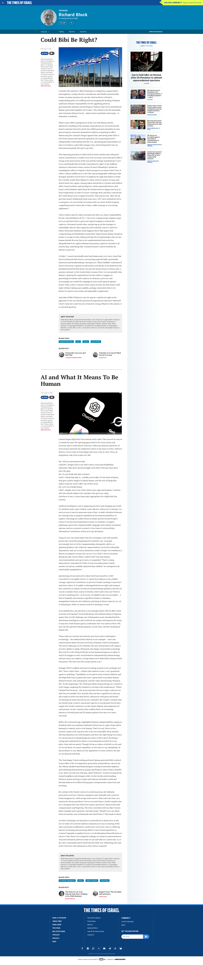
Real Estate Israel (58, 931)
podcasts (55, 938)
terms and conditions (94, 918)
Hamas (86, 342)
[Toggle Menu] (2, 2)
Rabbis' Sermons (92, 881)
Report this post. (46, 86)
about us (90, 924)
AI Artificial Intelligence (67, 881)
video (54, 941)
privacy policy (91, 921)
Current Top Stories (146, 46)
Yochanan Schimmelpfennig (73, 357)
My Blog (61, 32)
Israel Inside (56, 924)
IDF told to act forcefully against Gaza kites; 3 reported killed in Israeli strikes (153, 139)
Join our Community (173, 2)
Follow (62, 23)
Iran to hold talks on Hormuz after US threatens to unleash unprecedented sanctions (146, 78)
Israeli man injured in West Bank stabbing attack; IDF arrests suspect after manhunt (154, 155)
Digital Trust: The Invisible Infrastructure (110, 893)
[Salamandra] (120, 959)
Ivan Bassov (102, 357)
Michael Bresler (70, 898)
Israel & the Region (59, 918)
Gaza (78, 342)
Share (45, 53)
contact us (90, 935)
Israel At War (96, 342)
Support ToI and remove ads (192, 2)
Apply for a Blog (155, 32)
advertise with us (92, 928)
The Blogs (63, 10)
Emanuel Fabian (151, 144)
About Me (72, 32)
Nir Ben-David (103, 896)
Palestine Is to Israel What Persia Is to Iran (110, 354)
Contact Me (83, 32)
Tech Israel (56, 928)
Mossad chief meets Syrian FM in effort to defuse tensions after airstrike (154, 123)
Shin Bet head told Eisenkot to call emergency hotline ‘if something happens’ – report (154, 94)
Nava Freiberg (151, 128)
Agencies (150, 162)
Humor (80, 881)
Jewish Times (57, 921)
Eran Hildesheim (152, 114)
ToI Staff (146, 83)
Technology (104, 881)
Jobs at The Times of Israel (95, 931)
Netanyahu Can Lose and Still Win (75, 354)
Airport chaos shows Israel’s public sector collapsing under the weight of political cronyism (154, 109)
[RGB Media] (102, 959)
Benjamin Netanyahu (66, 342)
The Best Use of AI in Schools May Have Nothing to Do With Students (76, 894)
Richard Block (73, 14)
